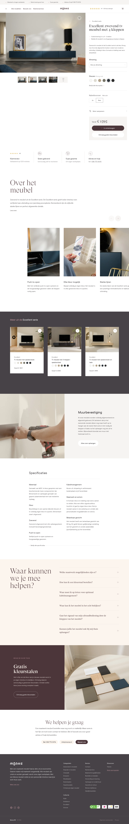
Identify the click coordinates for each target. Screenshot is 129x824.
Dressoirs (66, 776)
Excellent (66, 804)
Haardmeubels (67, 785)
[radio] (90, 80)
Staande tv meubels (69, 770)
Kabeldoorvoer (95, 95)
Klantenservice (38, 9)
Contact (87, 767)
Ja (92, 100)
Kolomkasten (67, 782)
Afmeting (92, 60)
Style (64, 798)
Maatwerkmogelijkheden (93, 773)
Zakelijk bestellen (90, 791)
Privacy (117, 820)
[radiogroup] (108, 80)
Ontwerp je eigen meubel (71, 788)
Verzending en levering (92, 779)
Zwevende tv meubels (70, 767)
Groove (65, 807)
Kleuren (92, 76)
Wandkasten (67, 779)
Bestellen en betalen (91, 776)
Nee (99, 100)
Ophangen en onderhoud (93, 782)
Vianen (109, 767)
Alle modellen (16, 9)
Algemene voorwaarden (106, 820)
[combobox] (108, 64)
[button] (101, 9)
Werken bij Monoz (90, 788)
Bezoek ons (27, 9)
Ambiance (66, 801)
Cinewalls (66, 773)
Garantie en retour (91, 785)
